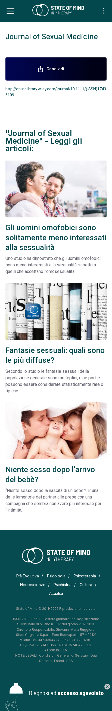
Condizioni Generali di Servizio (63, 655)
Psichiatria (62, 584)
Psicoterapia (85, 576)
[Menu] (10, 11)
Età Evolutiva (27, 576)
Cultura (86, 584)
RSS (69, 661)
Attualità (56, 593)
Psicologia (56, 576)
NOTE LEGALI (26, 655)
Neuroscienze (32, 584)
